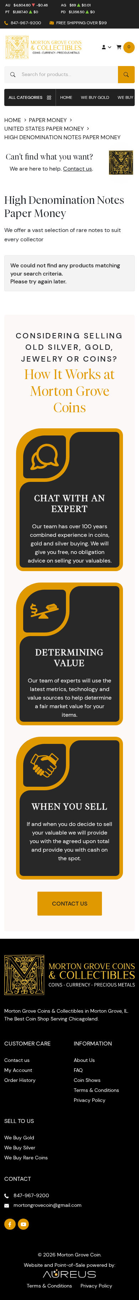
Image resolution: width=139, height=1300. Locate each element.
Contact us (77, 168)
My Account (18, 1070)
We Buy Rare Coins (26, 1157)
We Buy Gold (95, 97)
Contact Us (69, 903)
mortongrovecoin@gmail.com (48, 1205)
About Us (84, 1060)
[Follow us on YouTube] (23, 1224)
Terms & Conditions (96, 1090)
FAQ (78, 1070)
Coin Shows (87, 1080)
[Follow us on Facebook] (10, 1224)
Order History (20, 1080)
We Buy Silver (19, 1147)
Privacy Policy (89, 1100)
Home (66, 97)
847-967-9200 (26, 22)
